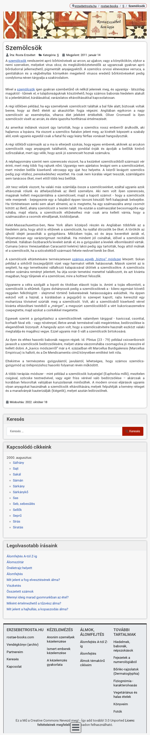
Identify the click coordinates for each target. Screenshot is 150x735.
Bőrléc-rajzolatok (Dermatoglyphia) (126, 671)
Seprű (17, 515)
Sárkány (19, 486)
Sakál (17, 474)
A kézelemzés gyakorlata (57, 662)
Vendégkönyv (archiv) (22, 644)
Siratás (18, 527)
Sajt (16, 468)
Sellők (17, 510)
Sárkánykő (20, 492)
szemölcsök (17, 61)
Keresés (134, 431)
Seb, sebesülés (24, 504)
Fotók (117, 711)
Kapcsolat (14, 666)
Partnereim (15, 652)
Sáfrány (18, 463)
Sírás (16, 521)
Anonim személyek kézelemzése (61, 639)
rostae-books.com (20, 637)
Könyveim (120, 704)
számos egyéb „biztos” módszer (96, 259)
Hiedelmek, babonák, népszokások (123, 646)
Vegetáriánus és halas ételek (125, 694)
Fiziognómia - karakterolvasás (125, 683)
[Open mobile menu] (76, 727)
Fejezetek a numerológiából (125, 660)
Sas (15, 498)
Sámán (18, 480)
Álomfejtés (88, 653)
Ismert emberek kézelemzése (59, 651)
